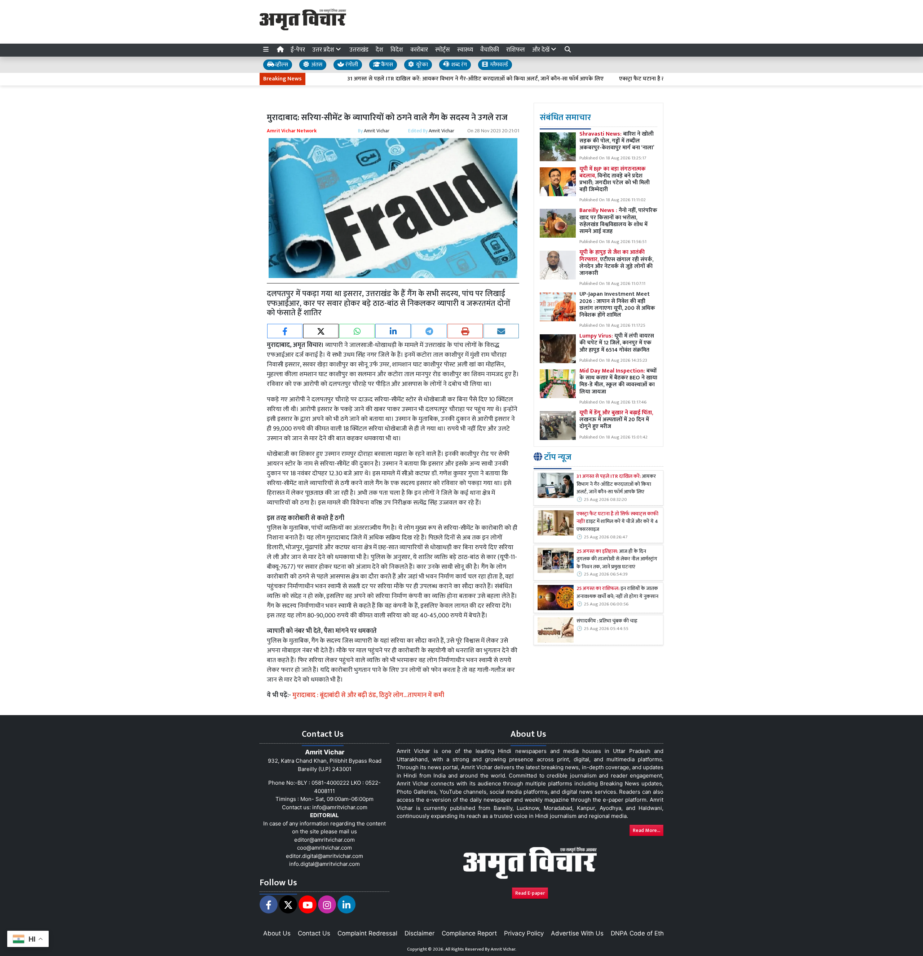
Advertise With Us (577, 933)
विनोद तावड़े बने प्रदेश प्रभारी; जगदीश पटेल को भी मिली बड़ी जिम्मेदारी (614, 179)
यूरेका (421, 65)
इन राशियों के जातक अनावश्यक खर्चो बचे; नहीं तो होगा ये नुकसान (618, 592)
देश (379, 50)
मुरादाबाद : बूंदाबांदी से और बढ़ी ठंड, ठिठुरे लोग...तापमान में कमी (368, 695)
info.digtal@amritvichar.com (324, 863)
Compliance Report (469, 933)
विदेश (396, 50)
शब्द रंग (458, 65)
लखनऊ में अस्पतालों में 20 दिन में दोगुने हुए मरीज (616, 419)
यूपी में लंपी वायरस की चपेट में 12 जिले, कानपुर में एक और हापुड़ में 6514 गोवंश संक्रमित (616, 342)
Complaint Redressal (367, 933)
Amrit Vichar (376, 131)
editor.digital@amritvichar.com (324, 856)
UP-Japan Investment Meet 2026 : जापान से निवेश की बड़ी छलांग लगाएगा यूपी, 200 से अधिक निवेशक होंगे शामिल (617, 304)
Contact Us (314, 933)
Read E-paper (530, 893)
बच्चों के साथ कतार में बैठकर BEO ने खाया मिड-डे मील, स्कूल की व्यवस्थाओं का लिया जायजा (618, 381)
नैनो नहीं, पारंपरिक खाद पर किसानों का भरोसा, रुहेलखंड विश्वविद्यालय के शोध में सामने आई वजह (618, 221)
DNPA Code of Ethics (641, 933)
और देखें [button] (541, 50)
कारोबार (419, 50)
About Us (277, 933)
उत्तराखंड (358, 50)
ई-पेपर (298, 50)
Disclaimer (419, 933)
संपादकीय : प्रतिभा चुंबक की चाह (607, 621)
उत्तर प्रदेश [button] (324, 50)
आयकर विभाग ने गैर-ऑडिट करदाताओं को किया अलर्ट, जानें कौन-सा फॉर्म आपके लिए (616, 484)
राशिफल (515, 50)
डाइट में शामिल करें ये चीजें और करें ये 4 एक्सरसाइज (617, 522)
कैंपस (386, 65)
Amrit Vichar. (503, 949)
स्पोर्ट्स (442, 50)
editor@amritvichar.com (324, 839)
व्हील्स (281, 65)
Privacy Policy (524, 933)
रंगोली (351, 65)
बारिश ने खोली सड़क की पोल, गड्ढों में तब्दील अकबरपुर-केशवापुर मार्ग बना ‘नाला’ (616, 141)
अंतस (316, 65)
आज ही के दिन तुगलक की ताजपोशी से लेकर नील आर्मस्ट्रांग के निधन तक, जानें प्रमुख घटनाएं (617, 559)
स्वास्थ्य (465, 50)
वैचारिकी (489, 50)
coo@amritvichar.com (324, 847)
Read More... (646, 830)
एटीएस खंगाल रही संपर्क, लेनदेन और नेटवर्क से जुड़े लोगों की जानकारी (616, 262)
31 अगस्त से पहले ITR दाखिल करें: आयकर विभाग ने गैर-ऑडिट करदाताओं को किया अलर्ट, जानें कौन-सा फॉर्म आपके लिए (440, 79)
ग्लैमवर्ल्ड (498, 65)
